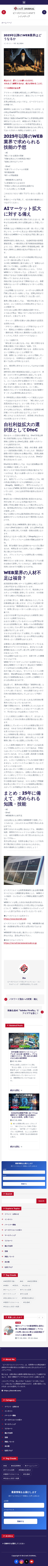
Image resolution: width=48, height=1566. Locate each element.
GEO (6, 1285)
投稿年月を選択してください (14, 1547)
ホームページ (7, 23)
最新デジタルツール (12, 1302)
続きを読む (15, 1090)
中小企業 (25, 1294)
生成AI (27, 1302)
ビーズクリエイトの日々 (13, 1230)
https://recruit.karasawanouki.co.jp (20, 943)
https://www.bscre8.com (15, 919)
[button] (39, 1317)
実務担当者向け (28, 1298)
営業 (6, 1251)
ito (23, 978)
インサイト (8, 43)
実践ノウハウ (9, 1257)
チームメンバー (10, 1290)
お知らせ (27, 1285)
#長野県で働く (10, 1281)
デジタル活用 (26, 1290)
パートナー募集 (10, 1225)
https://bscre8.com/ (12, 1394)
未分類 (7, 1262)
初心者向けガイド (11, 1298)
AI (22, 1281)
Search (9, 1194)
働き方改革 (9, 1246)
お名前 (4, 1169)
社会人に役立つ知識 (12, 1307)
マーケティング (24, 1046)
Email (4, 1175)
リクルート (9, 1241)
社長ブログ (9, 1267)
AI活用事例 (33, 1281)
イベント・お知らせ (12, 1214)
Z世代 (16, 1285)
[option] (24, 1332)
